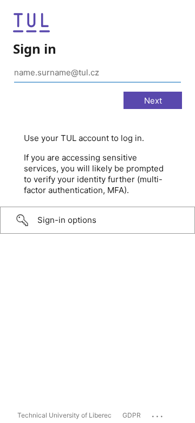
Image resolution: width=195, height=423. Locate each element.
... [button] (158, 413)
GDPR (131, 415)
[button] (97, 220)
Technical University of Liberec (64, 415)
